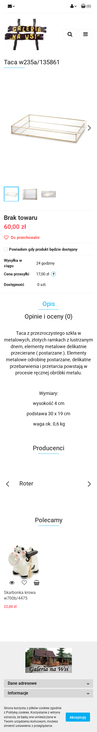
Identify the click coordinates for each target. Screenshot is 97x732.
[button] (86, 6)
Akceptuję (78, 717)
